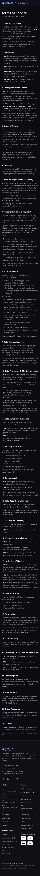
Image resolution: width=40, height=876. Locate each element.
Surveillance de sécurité (29, 792)
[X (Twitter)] (3, 779)
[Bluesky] (21, 779)
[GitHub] (12, 779)
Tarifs (23, 822)
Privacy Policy (9, 715)
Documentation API (27, 825)
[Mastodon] (17, 779)
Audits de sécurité (27, 796)
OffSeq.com (6, 818)
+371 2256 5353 (9, 768)
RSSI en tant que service (29, 789)
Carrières (5, 822)
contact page (31, 729)
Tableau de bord (26, 829)
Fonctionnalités (26, 818)
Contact (4, 825)
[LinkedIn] (8, 779)
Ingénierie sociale (27, 809)
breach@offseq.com (12, 729)
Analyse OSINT (26, 799)
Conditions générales (9, 838)
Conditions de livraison (9, 841)
